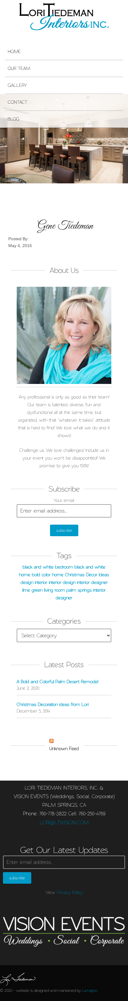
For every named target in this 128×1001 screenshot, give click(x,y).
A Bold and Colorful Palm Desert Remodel (57, 681)
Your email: (64, 500)
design (27, 582)
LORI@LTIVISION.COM (64, 822)
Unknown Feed (64, 748)
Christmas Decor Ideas (87, 574)
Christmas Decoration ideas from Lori (53, 704)
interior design (62, 582)
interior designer (92, 582)
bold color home (47, 574)
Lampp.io (89, 990)
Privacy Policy (70, 892)
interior (41, 582)
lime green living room (43, 590)
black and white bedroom (48, 567)
